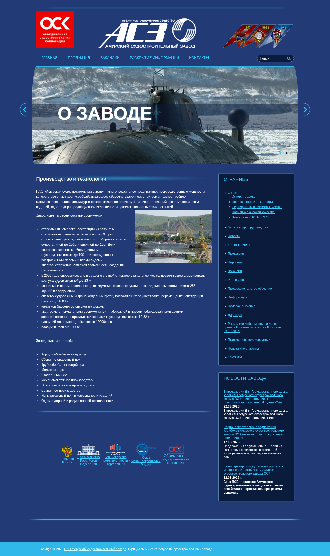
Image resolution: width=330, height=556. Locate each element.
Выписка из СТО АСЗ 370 (250, 217)
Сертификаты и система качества (257, 207)
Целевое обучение (241, 306)
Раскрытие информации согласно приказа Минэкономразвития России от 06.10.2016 (253, 327)
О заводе (234, 193)
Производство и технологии (252, 202)
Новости (234, 236)
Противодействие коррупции (249, 340)
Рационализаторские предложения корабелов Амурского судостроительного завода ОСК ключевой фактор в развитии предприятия (254, 432)
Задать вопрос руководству (248, 227)
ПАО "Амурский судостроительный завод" (95, 549)
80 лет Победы (239, 245)
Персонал (235, 262)
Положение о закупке (243, 348)
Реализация (237, 280)
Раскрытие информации (154, 58)
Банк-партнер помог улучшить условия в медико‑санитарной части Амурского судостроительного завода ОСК (253, 469)
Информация (238, 297)
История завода (243, 196)
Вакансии (110, 58)
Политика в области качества (253, 212)
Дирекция (235, 315)
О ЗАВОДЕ (104, 113)
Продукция (79, 58)
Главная (49, 58)
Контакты (199, 58)
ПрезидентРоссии (67, 460)
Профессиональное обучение (250, 289)
